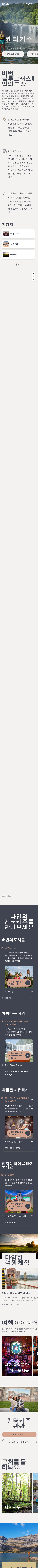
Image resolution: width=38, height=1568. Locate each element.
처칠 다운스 (10, 1175)
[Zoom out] (33, 276)
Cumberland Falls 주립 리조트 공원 (16, 1023)
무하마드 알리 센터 (14, 1141)
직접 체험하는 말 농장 (15, 1215)
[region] (19, 584)
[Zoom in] (33, 273)
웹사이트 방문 (18, 1434)
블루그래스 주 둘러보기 (20, 1442)
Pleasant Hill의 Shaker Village (16, 1073)
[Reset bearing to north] (33, 279)
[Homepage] (5, 5)
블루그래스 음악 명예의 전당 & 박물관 (17, 1099)
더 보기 (18, 264)
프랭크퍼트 (10, 947)
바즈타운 (9, 991)
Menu (29, 4)
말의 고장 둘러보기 (14, 54)
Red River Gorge (13, 1065)
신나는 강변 (10, 1222)
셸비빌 (8, 997)
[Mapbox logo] (7, 896)
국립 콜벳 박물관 (13, 1148)
